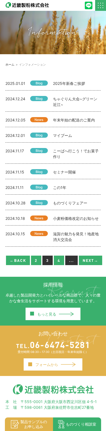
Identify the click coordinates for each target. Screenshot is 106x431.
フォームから (43, 364)
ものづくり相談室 (81, 424)
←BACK (18, 260)
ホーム (9, 64)
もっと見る (43, 313)
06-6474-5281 (53, 344)
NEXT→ (90, 260)
